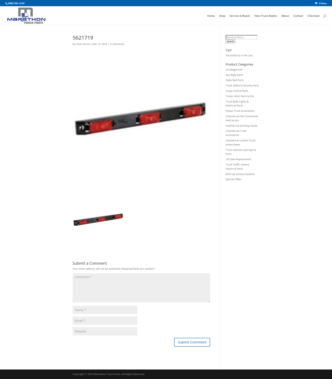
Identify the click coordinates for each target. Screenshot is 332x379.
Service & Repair (240, 16)
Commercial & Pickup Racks (241, 125)
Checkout (313, 16)
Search (230, 41)
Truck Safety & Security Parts (242, 85)
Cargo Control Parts (237, 90)
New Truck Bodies (266, 16)
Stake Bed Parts (235, 80)
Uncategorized (234, 69)
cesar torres (83, 44)
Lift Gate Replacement (239, 159)
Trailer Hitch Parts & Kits (240, 96)
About (285, 16)
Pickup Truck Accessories (240, 110)
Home (211, 16)
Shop (222, 16)
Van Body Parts (234, 75)
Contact (298, 16)
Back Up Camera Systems (240, 174)
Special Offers (234, 179)
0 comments (117, 44)
